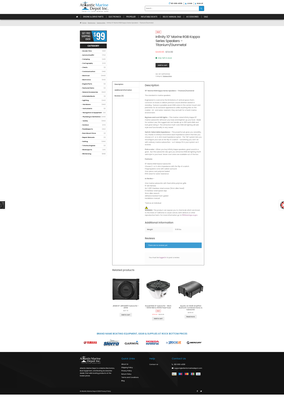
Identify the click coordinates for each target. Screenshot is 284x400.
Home (84, 23)
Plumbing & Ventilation (91, 117)
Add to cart (162, 65)
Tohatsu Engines (88, 145)
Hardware (86, 104)
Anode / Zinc (87, 51)
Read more (190, 317)
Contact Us (153, 364)
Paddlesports (87, 129)
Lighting (85, 100)
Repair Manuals (88, 137)
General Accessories (90, 92)
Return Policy (126, 374)
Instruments (87, 108)
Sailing (85, 141)
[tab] (125, 84)
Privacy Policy (126, 371)
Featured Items (88, 88)
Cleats (84, 67)
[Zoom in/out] (17, 396)
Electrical (86, 76)
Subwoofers (101, 23)
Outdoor (85, 125)
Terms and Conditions (130, 377)
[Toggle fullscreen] (12, 396)
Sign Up (199, 3)
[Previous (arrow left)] (2, 399)
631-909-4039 (176, 3)
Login (189, 3)
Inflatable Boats (149, 17)
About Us (124, 364)
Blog (123, 381)
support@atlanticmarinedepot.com (188, 368)
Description (119, 84)
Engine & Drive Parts (93, 17)
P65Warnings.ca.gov (189, 215)
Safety (85, 121)
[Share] (7, 396)
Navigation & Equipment (92, 113)
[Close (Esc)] (2, 396)
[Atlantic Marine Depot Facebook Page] (197, 391)
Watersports (87, 150)
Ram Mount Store (89, 133)
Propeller (131, 17)
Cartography (87, 63)
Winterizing (86, 154)
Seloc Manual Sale (172, 17)
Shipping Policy (127, 367)
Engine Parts (87, 84)
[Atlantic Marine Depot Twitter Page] (201, 391)
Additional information (123, 90)
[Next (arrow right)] (7, 399)
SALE (206, 17)
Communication (88, 71)
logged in (162, 257)
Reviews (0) (119, 96)
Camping (86, 59)
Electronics (115, 17)
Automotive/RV (88, 55)
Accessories (192, 17)
